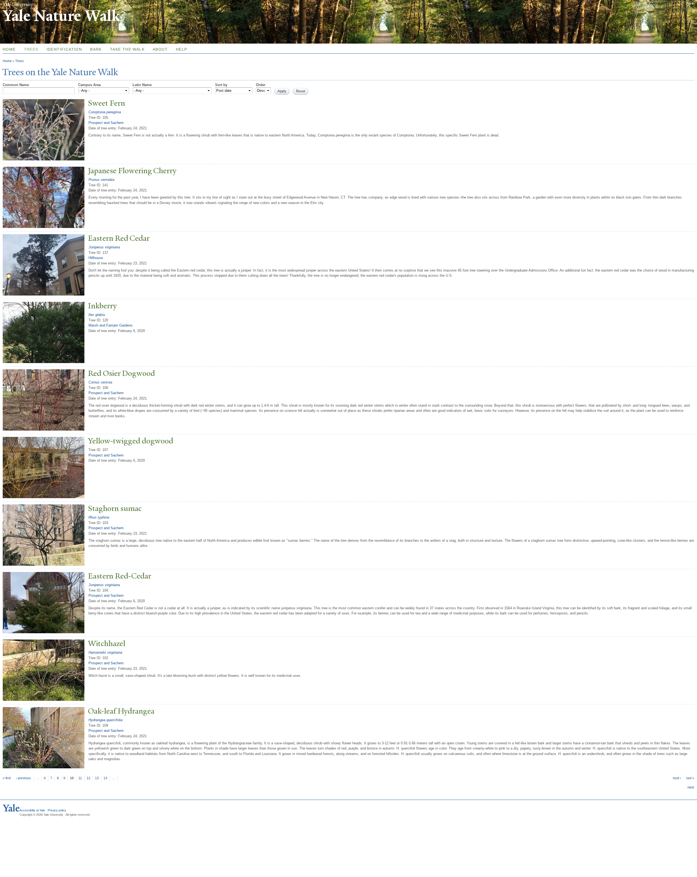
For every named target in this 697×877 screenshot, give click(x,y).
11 (80, 778)
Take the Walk (127, 49)
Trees (31, 49)
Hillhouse (95, 258)
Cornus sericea (100, 382)
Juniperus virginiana (104, 247)
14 (105, 778)
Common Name (16, 85)
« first (7, 778)
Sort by (221, 85)
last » (690, 778)
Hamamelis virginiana (105, 652)
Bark (96, 49)
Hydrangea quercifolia (105, 720)
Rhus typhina (98, 517)
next (690, 787)
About (160, 49)
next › (677, 778)
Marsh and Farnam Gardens (110, 325)
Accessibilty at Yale (32, 810)
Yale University (18, 4)
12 (88, 778)
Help (181, 49)
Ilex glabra (96, 315)
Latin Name (142, 85)
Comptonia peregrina (104, 112)
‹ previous (23, 778)
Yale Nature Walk (61, 16)
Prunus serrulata (101, 180)
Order (260, 85)
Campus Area (89, 85)
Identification (64, 49)
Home (7, 61)
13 (97, 778)
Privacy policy (57, 810)
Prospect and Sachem (106, 123)
